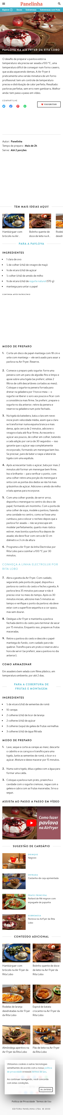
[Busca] (59, 3)
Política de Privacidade (23, 1101)
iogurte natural (37, 281)
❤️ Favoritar (49, 104)
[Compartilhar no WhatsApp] (24, 106)
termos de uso (39, 1071)
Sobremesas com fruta (50, 9)
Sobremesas (31, 9)
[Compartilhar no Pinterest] (17, 106)
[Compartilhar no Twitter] (3, 106)
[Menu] (3, 3)
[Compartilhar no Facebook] (10, 106)
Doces (19, 9)
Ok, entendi (45, 1090)
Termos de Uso (43, 1101)
